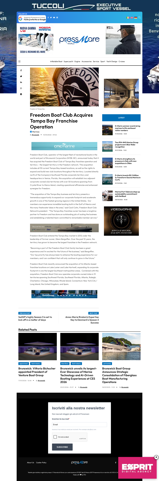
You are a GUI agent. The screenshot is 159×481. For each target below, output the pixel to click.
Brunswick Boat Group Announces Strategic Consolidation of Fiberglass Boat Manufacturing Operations (119, 375)
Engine (77, 61)
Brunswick (35, 135)
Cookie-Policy (41, 462)
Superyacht (68, 61)
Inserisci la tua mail (60, 419)
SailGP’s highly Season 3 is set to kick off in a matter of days (35, 318)
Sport (102, 61)
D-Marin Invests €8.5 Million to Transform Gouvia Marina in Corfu (127, 177)
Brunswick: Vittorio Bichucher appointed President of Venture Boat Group (37, 372)
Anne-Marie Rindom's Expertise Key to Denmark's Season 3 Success (82, 320)
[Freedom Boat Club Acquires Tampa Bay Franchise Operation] (21, 82)
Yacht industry (35, 363)
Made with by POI (79, 475)
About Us (30, 462)
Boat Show (64, 363)
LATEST (121, 118)
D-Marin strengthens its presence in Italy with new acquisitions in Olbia (125, 161)
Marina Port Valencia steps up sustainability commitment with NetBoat (127, 194)
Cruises (122, 61)
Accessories (87, 61)
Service (96, 61)
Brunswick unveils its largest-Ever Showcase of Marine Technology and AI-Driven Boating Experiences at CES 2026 (78, 375)
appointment (24, 363)
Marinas (35, 131)
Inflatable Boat (56, 61)
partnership (107, 363)
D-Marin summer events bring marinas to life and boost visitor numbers (127, 128)
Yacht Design (111, 61)
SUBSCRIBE (62, 447)
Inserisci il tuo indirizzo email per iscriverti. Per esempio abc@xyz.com (74, 429)
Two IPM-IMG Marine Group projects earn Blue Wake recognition (126, 144)
